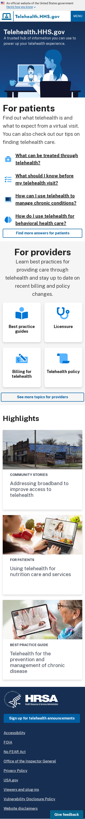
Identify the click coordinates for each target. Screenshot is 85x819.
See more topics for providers (42, 397)
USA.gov (11, 780)
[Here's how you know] (37, 5)
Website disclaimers (21, 808)
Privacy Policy (15, 771)
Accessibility (14, 733)
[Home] (31, 16)
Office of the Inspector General (30, 761)
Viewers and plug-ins (21, 789)
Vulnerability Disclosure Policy (29, 799)
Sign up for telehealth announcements (42, 718)
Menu (77, 16)
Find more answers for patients (42, 233)
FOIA (8, 742)
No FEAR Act (15, 752)
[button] (66, 814)
